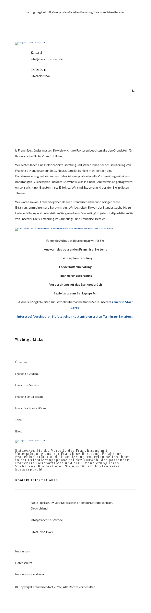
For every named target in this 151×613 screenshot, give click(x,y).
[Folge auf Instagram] (79, 30)
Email (37, 52)
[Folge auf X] (71, 30)
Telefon (39, 69)
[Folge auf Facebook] (64, 30)
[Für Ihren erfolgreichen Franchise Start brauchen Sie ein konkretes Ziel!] (64, 227)
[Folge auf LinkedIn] (87, 30)
